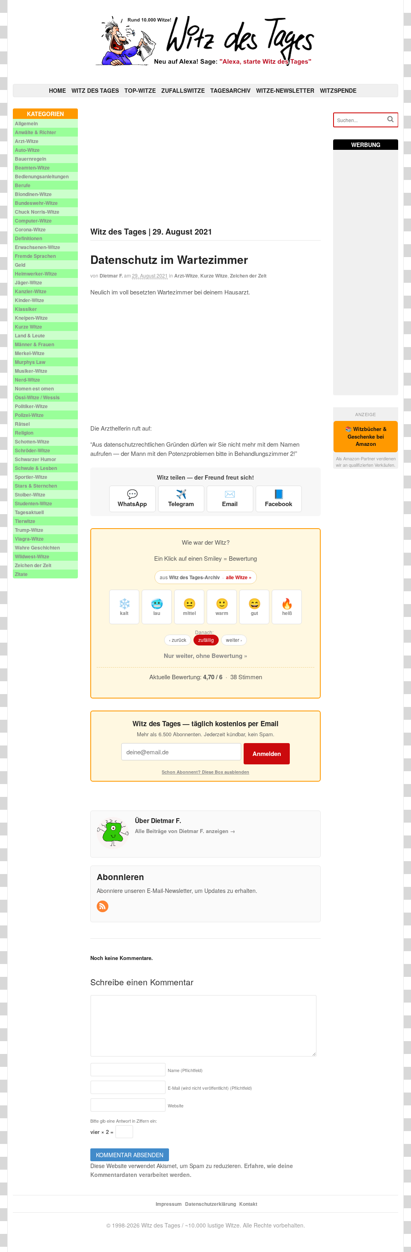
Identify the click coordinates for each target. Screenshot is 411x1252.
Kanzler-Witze (31, 291)
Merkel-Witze (30, 353)
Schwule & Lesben (36, 468)
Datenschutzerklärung (210, 1203)
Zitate (21, 574)
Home (57, 90)
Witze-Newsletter (285, 90)
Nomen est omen (34, 388)
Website (175, 1105)
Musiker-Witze (31, 370)
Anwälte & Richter (35, 132)
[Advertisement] (205, 164)
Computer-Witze (33, 220)
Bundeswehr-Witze (36, 202)
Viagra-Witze (29, 538)
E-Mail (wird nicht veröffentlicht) (210, 1088)
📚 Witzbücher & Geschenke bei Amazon (366, 436)
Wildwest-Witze (32, 556)
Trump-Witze (29, 529)
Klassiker (26, 308)
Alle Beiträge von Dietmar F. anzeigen (185, 831)
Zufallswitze (183, 90)
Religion (24, 432)
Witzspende (338, 90)
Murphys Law (30, 362)
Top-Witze (140, 90)
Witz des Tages (95, 90)
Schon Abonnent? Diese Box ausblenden (205, 772)
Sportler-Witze (31, 476)
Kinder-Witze (29, 300)
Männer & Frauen (34, 344)
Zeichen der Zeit (248, 275)
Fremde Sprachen (35, 255)
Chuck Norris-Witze (37, 211)
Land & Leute (30, 335)
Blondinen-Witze (33, 194)
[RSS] (103, 906)
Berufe (23, 185)
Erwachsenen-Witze (37, 247)
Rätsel (22, 423)
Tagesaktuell (29, 512)
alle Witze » (239, 577)
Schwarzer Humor (35, 459)
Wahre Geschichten (37, 547)
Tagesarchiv (230, 90)
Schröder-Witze (32, 450)
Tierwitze (25, 521)
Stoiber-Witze (30, 494)
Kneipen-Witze (31, 317)
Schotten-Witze (32, 441)
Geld (20, 264)
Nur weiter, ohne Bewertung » (205, 655)
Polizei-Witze (29, 415)
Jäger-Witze (28, 282)
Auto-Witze (27, 149)
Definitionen (28, 238)
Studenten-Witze (33, 503)
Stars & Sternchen (36, 485)
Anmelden (266, 753)
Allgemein (26, 123)
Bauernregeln (30, 158)
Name (185, 1070)
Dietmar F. (111, 275)
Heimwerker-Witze (36, 273)
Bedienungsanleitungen (42, 176)
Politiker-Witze (31, 406)
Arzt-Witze (186, 275)
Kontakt (248, 1203)
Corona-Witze (30, 229)
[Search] (390, 119)
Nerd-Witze (27, 379)
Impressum (169, 1203)
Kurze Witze (214, 275)
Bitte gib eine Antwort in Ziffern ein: (123, 1120)
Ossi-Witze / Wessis (37, 397)
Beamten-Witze (32, 167)
